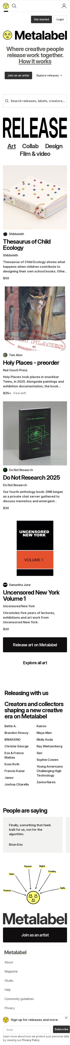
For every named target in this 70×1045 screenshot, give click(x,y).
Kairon (41, 726)
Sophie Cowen (47, 760)
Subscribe (61, 1029)
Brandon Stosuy (16, 733)
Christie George (16, 746)
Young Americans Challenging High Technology (50, 771)
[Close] (66, 1017)
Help (7, 990)
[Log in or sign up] (64, 6)
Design (54, 146)
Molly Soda (45, 739)
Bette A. (10, 726)
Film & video (35, 153)
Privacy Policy (30, 1040)
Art (11, 146)
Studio (8, 980)
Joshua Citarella (16, 784)
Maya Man (44, 733)
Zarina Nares (46, 782)
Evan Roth (11, 764)
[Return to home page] (6, 6)
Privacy (9, 1008)
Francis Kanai (14, 771)
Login (60, 19)
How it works (35, 61)
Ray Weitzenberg (49, 746)
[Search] (14, 6)
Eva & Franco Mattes (14, 755)
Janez (8, 777)
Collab (30, 146)
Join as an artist (18, 75)
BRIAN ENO (12, 739)
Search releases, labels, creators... (38, 101)
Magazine (11, 971)
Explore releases (48, 75)
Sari (39, 753)
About (8, 962)
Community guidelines (19, 999)
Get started (41, 19)
